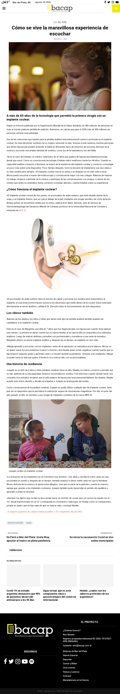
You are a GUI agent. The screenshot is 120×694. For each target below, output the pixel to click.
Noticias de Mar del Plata (75, 651)
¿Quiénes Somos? (72, 630)
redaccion (16, 550)
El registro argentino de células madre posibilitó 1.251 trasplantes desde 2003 (45, 511)
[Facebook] (5, 661)
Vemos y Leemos (71, 672)
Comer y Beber (70, 663)
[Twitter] (11, 661)
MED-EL (22, 210)
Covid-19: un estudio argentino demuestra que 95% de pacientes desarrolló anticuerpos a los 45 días (23, 595)
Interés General (70, 655)
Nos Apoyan (68, 634)
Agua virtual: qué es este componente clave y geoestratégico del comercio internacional (59, 595)
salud (28, 523)
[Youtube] (25, 661)
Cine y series (69, 667)
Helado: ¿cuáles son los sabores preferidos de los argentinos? (94, 593)
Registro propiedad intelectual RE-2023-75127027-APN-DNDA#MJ (87, 639)
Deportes (67, 659)
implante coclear (15, 523)
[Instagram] (17, 661)
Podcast (67, 676)
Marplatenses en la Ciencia (76, 680)
